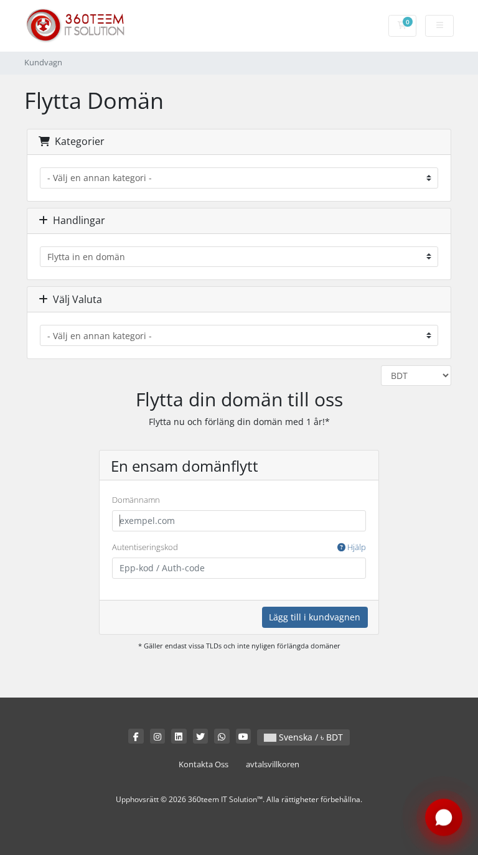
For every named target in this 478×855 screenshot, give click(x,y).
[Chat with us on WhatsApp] (443, 817)
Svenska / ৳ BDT (309, 737)
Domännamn (136, 499)
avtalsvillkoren (272, 764)
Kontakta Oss (203, 764)
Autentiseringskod (239, 547)
